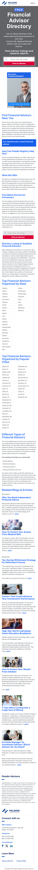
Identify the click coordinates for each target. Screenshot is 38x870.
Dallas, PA (5, 391)
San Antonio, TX (22, 380)
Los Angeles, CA (6, 411)
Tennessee (21, 296)
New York (5, 343)
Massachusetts (6, 327)
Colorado (4, 296)
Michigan (4, 330)
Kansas (4, 318)
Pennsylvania (22, 291)
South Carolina (22, 293)
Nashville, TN (6, 419)
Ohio (3, 349)
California (5, 293)
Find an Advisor (19, 63)
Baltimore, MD (6, 372)
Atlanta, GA (5, 366)
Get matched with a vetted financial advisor (18, 143)
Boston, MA (5, 374)
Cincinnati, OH (6, 383)
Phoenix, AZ (21, 369)
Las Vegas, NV (6, 408)
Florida (4, 304)
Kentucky (4, 321)
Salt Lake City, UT (23, 377)
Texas (19, 299)
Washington (21, 307)
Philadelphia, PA (22, 366)
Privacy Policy (21, 861)
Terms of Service (7, 861)
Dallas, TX (5, 388)
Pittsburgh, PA (22, 372)
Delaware (5, 302)
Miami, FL (5, 413)
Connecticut (5, 299)
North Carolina (6, 346)
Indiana (4, 313)
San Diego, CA (22, 383)
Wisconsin (21, 310)
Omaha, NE (5, 425)
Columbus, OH (6, 386)
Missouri (4, 335)
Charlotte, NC (6, 377)
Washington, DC (22, 397)
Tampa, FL (21, 391)
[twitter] (6, 846)
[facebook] (2, 846)
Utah (19, 302)
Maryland (5, 324)
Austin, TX (5, 369)
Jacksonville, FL (6, 402)
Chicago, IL (5, 380)
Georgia (4, 307)
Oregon (20, 288)
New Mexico (5, 341)
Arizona (4, 291)
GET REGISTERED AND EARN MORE (19, 104)
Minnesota (5, 332)
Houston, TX (5, 397)
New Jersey (5, 338)
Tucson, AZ (21, 394)
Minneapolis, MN (7, 416)
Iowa (3, 316)
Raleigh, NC (21, 374)
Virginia (20, 304)
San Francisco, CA (23, 386)
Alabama (4, 288)
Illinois (4, 310)
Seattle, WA (21, 388)
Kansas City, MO (7, 405)
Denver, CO (5, 394)
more (17, 514)
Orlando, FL (5, 427)
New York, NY (6, 422)
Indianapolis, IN (6, 399)
